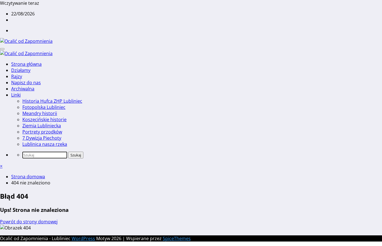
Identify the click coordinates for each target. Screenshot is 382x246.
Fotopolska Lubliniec (43, 107)
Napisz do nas (26, 82)
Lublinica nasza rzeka (44, 144)
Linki (16, 95)
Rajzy (16, 76)
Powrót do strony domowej (29, 222)
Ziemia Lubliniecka (41, 126)
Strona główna (26, 64)
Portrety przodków (42, 132)
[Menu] (2, 49)
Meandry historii (39, 113)
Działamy (20, 70)
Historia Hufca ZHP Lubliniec (52, 101)
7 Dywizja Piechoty (41, 138)
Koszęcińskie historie (44, 119)
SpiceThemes (177, 238)
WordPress (83, 238)
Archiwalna (22, 89)
